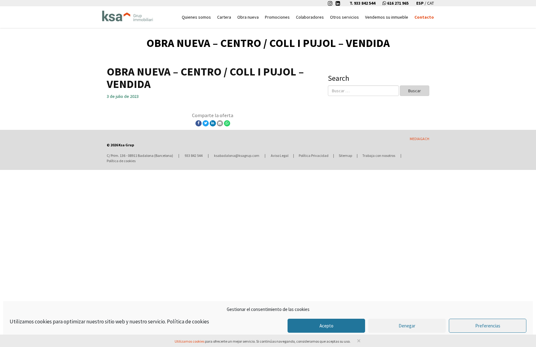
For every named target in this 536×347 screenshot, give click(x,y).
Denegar (407, 326)
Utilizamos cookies (189, 341)
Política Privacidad (313, 155)
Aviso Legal (279, 155)
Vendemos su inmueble (386, 17)
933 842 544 (194, 155)
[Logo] (127, 14)
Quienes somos (196, 17)
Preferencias (487, 326)
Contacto (424, 17)
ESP (420, 3)
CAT (430, 3)
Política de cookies (188, 321)
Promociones (277, 17)
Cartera (224, 17)
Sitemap (345, 155)
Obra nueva (248, 17)
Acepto (326, 326)
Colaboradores (310, 17)
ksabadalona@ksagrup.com (236, 155)
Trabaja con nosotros (378, 155)
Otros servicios (344, 17)
